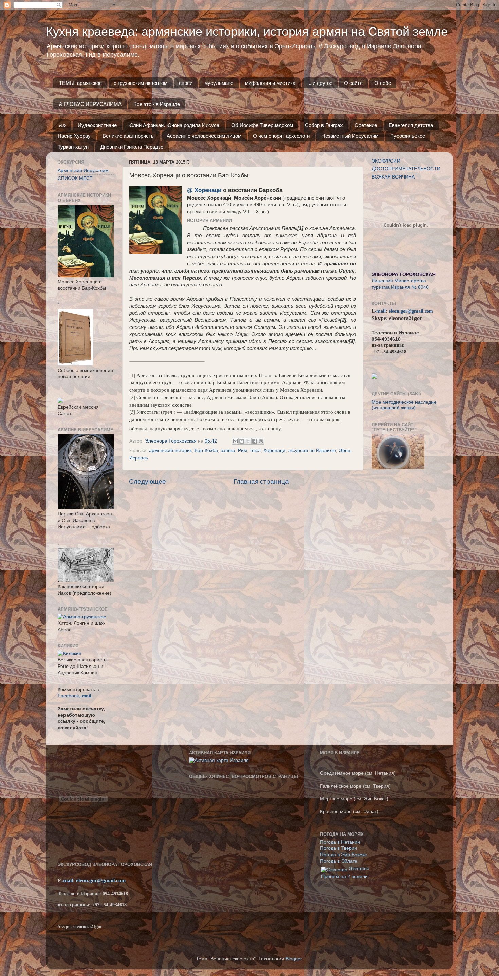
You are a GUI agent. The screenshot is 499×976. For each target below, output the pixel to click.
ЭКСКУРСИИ (386, 161)
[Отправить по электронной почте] (235, 441)
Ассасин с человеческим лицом (204, 136)
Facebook (68, 695)
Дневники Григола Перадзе (131, 147)
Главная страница (261, 481)
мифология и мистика (270, 83)
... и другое (319, 83)
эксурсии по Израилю (312, 450)
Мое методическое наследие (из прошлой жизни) (404, 405)
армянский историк (170, 450)
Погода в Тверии (338, 848)
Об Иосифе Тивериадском (262, 125)
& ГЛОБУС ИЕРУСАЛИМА (90, 104)
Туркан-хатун (73, 147)
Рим (242, 450)
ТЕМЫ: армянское (80, 83)
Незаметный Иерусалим (349, 136)
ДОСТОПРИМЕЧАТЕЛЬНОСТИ (406, 168)
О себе (382, 83)
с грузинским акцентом (140, 83)
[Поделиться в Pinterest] (261, 441)
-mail (380, 311)
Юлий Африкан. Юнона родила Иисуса (173, 125)
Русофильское (407, 136)
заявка (228, 450)
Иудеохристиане (97, 125)
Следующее (147, 481)
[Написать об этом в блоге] (241, 441)
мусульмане (218, 83)
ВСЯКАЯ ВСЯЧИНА (393, 177)
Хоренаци (274, 450)
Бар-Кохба (206, 450)
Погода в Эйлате (338, 861)
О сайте (353, 83)
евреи (185, 83)
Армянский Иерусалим (83, 170)
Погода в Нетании (340, 842)
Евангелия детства (411, 125)
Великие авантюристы (129, 136)
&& (62, 125)
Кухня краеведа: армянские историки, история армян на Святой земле (247, 31)
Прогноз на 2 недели (344, 876)
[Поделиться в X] (248, 441)
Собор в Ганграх (324, 125)
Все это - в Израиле (156, 104)
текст (255, 450)
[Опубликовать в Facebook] (254, 441)
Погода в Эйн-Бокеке (343, 854)
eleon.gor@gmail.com (411, 311)
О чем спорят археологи (281, 136)
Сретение (366, 125)
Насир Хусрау (74, 136)
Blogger (293, 958)
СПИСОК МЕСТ (75, 178)
